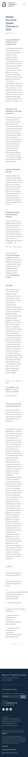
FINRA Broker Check (9, 689)
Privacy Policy (5, 746)
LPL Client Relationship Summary (9, 749)
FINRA (3, 733)
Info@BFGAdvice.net (11, 703)
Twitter (14, 655)
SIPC (6, 733)
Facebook (14, 650)
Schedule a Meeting (18, 753)
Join (23, 696)
